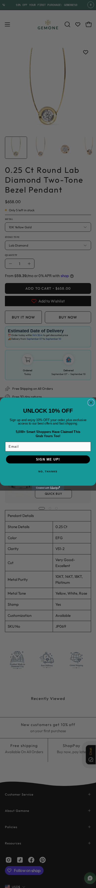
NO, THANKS (47, 471)
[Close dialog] (91, 403)
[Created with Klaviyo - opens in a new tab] (48, 488)
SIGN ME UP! (48, 459)
